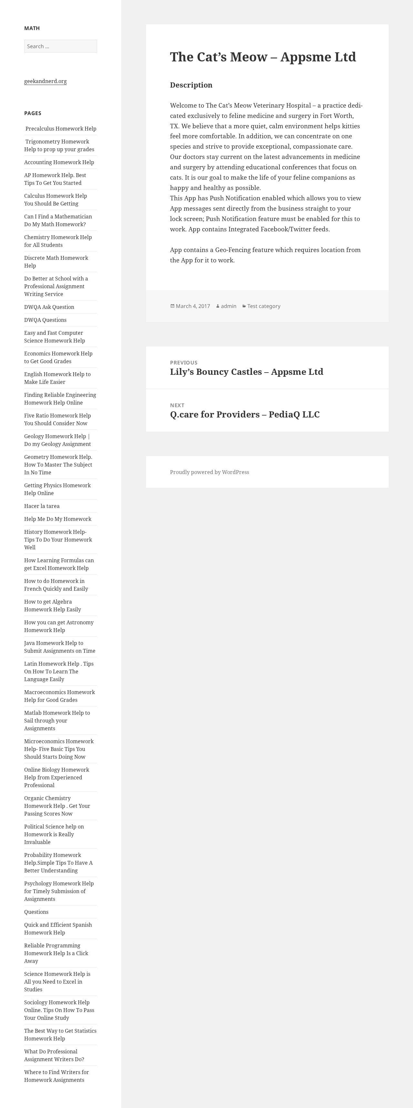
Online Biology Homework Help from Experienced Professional (56, 777)
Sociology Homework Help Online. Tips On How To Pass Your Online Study (59, 1010)
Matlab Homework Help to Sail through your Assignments (57, 720)
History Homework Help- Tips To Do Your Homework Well (58, 539)
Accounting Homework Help (59, 162)
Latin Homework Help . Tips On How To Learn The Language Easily (59, 671)
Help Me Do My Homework (57, 518)
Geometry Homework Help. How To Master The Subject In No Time (58, 464)
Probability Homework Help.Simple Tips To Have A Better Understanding (58, 862)
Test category (263, 306)
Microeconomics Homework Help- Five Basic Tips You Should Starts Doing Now (59, 749)
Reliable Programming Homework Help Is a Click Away (56, 953)
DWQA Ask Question (49, 307)
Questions (36, 911)
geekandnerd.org (45, 81)
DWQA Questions (45, 319)
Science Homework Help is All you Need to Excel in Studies (57, 981)
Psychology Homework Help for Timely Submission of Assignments (59, 891)
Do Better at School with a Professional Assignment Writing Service (56, 286)
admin (229, 306)
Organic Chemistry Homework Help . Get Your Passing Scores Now (57, 806)
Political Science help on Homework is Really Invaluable (54, 834)
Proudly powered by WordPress (209, 472)
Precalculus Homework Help (60, 128)
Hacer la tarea (42, 506)
